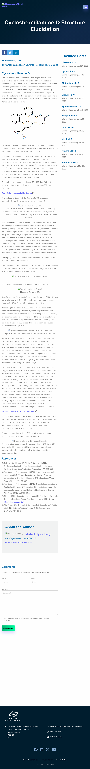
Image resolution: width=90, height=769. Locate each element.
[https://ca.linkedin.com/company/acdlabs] (41, 749)
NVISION (50, 764)
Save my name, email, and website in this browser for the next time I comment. (27, 619)
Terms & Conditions (30, 760)
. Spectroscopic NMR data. (17, 193)
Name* (4, 578)
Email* (33, 578)
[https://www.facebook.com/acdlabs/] (36, 749)
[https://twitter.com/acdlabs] (48, 749)
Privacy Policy (47, 760)
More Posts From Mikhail (17, 542)
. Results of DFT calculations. (18, 411)
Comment (5, 589)
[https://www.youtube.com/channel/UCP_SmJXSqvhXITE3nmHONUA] (54, 749)
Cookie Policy (61, 760)
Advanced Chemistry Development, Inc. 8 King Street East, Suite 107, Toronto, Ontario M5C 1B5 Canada (23, 732)
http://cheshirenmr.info (14, 502)
